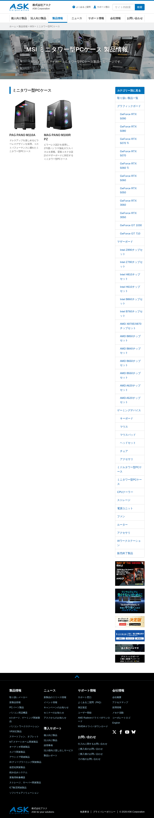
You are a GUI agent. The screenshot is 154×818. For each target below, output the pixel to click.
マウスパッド (128, 434)
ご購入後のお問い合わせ (90, 754)
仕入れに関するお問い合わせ (92, 744)
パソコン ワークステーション (24, 726)
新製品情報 (15, 702)
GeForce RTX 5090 (128, 116)
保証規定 (82, 707)
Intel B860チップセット (131, 301)
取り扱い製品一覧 (127, 97)
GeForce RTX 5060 (128, 178)
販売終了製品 (125, 553)
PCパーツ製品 (16, 707)
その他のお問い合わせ (89, 759)
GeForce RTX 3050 (128, 215)
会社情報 (115, 18)
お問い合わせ (135, 18)
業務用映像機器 (17, 777)
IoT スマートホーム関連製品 (23, 741)
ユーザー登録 (84, 712)
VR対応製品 (15, 731)
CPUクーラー (125, 491)
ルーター (122, 524)
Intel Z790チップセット (131, 264)
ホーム (12, 26)
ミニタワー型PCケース (129, 481)
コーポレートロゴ (121, 717)
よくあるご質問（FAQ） (90, 702)
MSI (32, 26)
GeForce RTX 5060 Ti (128, 165)
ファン (121, 516)
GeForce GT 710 (130, 233)
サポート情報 (96, 18)
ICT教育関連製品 (17, 787)
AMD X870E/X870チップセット (130, 325)
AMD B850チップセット (130, 338)
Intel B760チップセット (131, 313)
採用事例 (48, 745)
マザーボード (125, 241)
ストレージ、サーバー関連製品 (25, 782)
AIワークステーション (129, 542)
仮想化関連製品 (17, 767)
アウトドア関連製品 (19, 757)
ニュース (77, 18)
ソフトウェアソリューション (24, 793)
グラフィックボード (129, 106)
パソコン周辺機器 (18, 712)
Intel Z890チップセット (131, 251)
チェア (124, 451)
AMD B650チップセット (130, 363)
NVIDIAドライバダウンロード (93, 726)
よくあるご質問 (83, 7)
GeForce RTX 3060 (128, 202)
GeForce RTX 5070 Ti (128, 141)
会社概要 (116, 697)
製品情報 (57, 18)
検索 (139, 7)
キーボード (126, 418)
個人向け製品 (19, 18)
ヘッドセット (128, 442)
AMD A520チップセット (130, 400)
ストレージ (123, 500)
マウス (124, 426)
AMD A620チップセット (130, 387)
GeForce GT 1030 (131, 225)
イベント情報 (50, 702)
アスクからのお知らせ (55, 717)
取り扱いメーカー (18, 697)
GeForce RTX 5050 (128, 190)
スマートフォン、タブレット (24, 736)
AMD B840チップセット (130, 350)
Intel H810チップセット (130, 276)
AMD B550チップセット (130, 375)
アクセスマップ (120, 702)
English (116, 723)
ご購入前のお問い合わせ (90, 749)
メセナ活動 (118, 712)
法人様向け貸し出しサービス (58, 750)
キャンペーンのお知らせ (56, 707)
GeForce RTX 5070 (128, 153)
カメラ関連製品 (17, 752)
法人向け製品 (38, 18)
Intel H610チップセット (130, 288)
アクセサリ (126, 459)
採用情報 (116, 707)
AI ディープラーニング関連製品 (25, 762)
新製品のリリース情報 (55, 697)
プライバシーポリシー (104, 811)
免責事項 (84, 811)
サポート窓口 (103, 7)
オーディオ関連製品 (19, 747)
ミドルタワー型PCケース (129, 469)
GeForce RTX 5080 (128, 128)
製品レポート (50, 755)
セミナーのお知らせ (54, 712)
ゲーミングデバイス (129, 410)
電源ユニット (125, 508)
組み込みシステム (18, 772)
